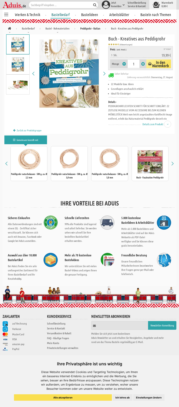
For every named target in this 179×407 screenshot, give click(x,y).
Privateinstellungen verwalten (62, 347)
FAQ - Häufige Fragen (58, 338)
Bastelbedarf (60, 14)
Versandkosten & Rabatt (59, 333)
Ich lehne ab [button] (122, 397)
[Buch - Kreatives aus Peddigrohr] (69, 73)
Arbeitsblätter (119, 14)
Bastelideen (89, 14)
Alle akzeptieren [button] (63, 397)
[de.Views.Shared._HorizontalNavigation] (9, 29)
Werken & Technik (27, 14)
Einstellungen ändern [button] (149, 397)
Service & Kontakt (137, 6)
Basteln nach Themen (155, 14)
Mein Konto (53, 343)
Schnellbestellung (137, 2)
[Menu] (6, 13)
